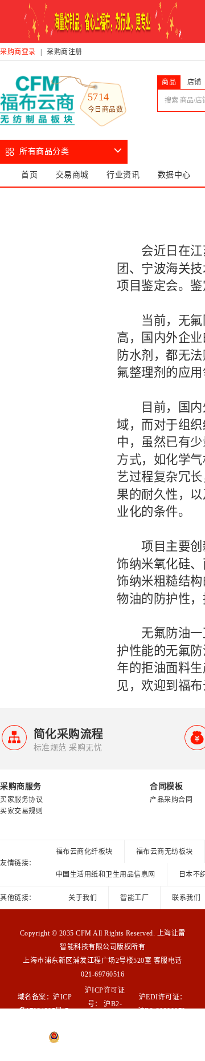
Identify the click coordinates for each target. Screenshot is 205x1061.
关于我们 (82, 898)
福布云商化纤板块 (84, 852)
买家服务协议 (21, 800)
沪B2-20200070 (162, 1011)
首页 (29, 175)
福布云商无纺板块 (164, 852)
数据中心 (174, 175)
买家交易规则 (21, 811)
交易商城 (72, 175)
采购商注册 (65, 52)
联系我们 (186, 898)
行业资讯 (123, 175)
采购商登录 (18, 52)
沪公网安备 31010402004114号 (108, 1037)
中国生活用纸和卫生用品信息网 (105, 874)
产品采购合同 (171, 800)
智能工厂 (134, 898)
